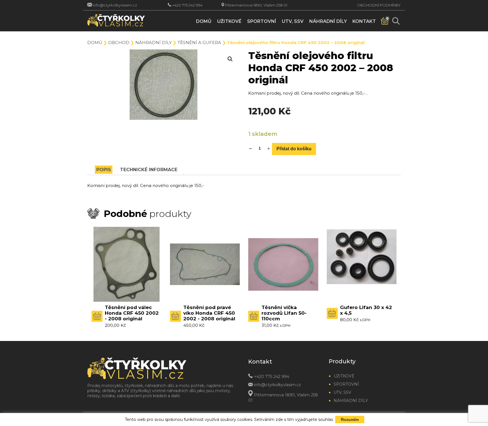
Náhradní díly (328, 21)
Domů (204, 21)
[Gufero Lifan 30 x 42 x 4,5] (362, 264)
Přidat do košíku (293, 148)
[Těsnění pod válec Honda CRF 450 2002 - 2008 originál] (126, 264)
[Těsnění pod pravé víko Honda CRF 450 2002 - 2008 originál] (205, 264)
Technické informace (148, 169)
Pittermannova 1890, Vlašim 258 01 (256, 5)
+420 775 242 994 (187, 5)
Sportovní (261, 21)
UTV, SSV (293, 21)
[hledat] (396, 21)
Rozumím (350, 419)
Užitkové (229, 21)
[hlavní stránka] (123, 21)
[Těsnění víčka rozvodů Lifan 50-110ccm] (283, 264)
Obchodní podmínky (379, 5)
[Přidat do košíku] (97, 316)
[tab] (103, 169)
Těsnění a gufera (199, 42)
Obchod (118, 42)
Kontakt (364, 21)
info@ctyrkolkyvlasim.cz (115, 5)
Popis (103, 169)
